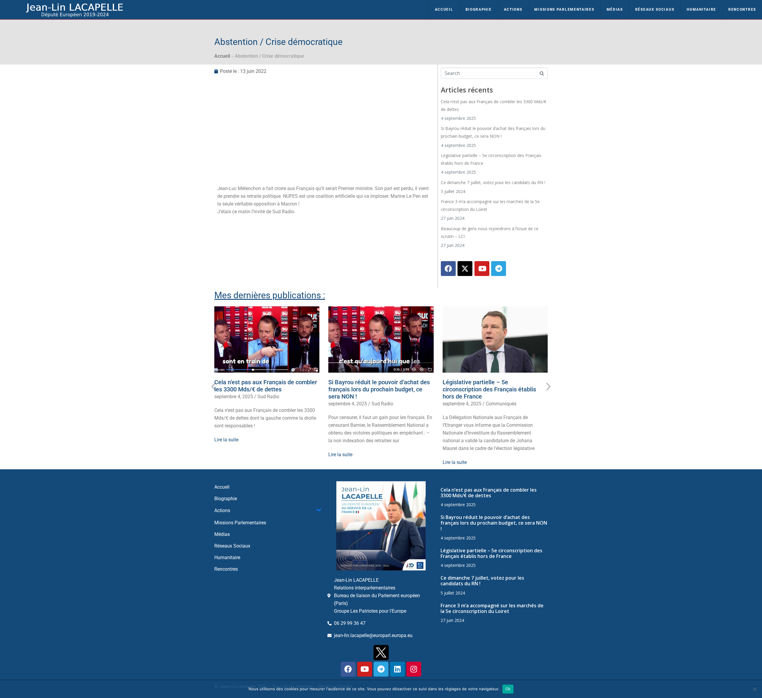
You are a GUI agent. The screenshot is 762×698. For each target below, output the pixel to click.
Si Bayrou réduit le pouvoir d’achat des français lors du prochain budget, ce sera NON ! (379, 389)
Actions (513, 9)
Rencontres (742, 9)
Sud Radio (268, 396)
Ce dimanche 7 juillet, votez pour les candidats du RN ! (493, 182)
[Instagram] (413, 669)
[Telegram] (498, 268)
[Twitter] (464, 268)
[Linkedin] (397, 669)
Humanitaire (701, 9)
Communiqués (501, 404)
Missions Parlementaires (564, 9)
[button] (213, 386)
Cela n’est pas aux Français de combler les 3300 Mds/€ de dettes (265, 386)
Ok (508, 688)
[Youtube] (481, 268)
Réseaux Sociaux (655, 9)
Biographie (479, 9)
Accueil (444, 9)
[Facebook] (448, 268)
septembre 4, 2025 (233, 396)
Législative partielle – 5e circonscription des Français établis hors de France (489, 389)
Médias (615, 9)
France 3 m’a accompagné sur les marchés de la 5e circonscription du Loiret (492, 608)
